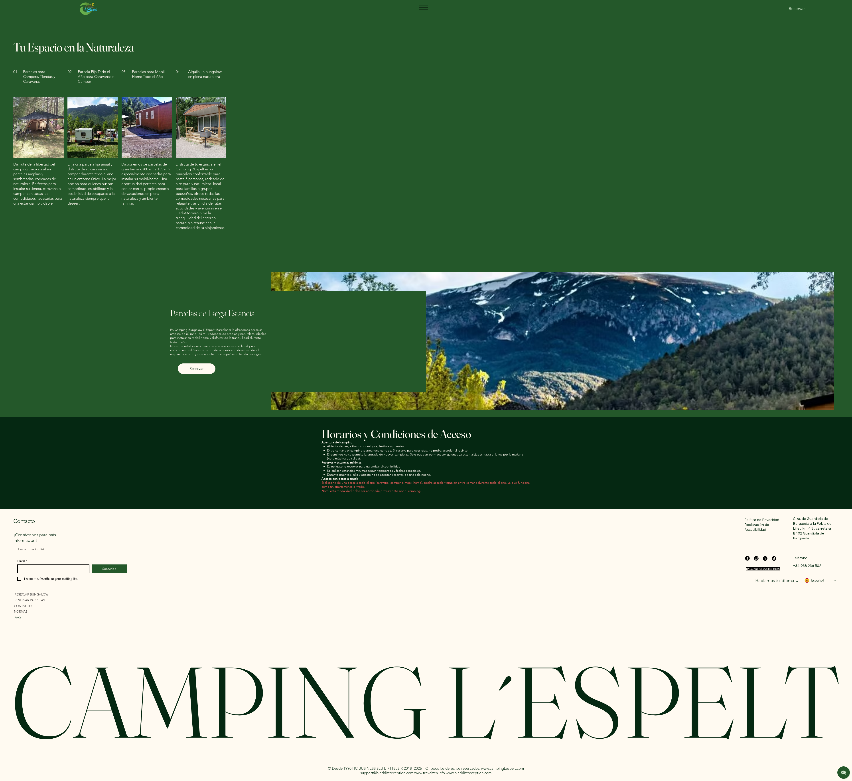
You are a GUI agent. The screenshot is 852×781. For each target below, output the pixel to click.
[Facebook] (747, 558)
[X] (765, 558)
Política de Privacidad (761, 519)
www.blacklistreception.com (468, 773)
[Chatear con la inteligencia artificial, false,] (843, 772)
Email (22, 561)
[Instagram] (756, 558)
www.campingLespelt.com (502, 768)
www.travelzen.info (429, 773)
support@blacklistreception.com (386, 773)
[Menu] (423, 8)
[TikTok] (774, 558)
